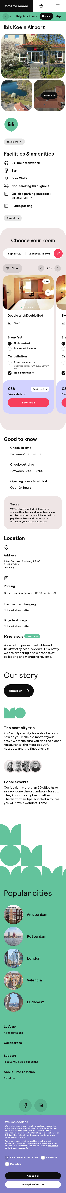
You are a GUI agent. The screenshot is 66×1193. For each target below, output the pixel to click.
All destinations (13, 1032)
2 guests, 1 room (39, 253)
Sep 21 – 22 (38, 389)
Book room (28, 402)
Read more (12, 141)
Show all (10, 218)
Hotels (46, 16)
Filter (15, 268)
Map (58, 16)
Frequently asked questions (21, 1062)
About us (15, 691)
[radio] (10, 344)
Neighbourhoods (26, 16)
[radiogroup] (28, 346)
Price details (15, 394)
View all (48, 95)
